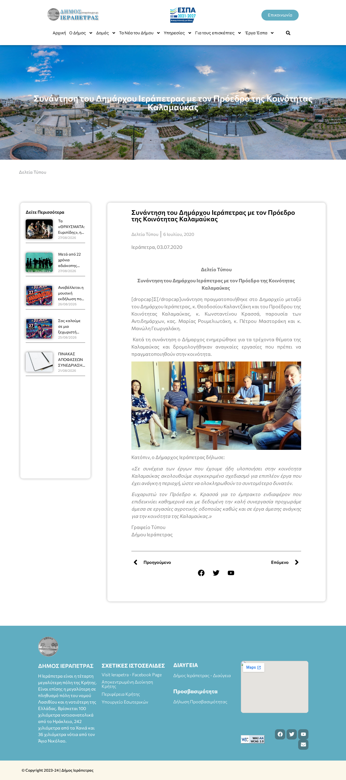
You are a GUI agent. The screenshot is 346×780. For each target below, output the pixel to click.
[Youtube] (231, 573)
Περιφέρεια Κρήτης (121, 694)
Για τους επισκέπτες (215, 32)
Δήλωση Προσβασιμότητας (200, 701)
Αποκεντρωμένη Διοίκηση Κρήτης (127, 684)
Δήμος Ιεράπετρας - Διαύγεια (202, 675)
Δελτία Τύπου (32, 172)
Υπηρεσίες (174, 32)
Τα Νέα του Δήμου (136, 32)
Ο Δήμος (77, 32)
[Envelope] (303, 744)
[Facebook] (201, 573)
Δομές (102, 32)
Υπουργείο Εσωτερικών (125, 701)
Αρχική (59, 32)
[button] (288, 33)
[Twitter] (216, 573)
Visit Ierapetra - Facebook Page (132, 674)
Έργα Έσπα (256, 32)
